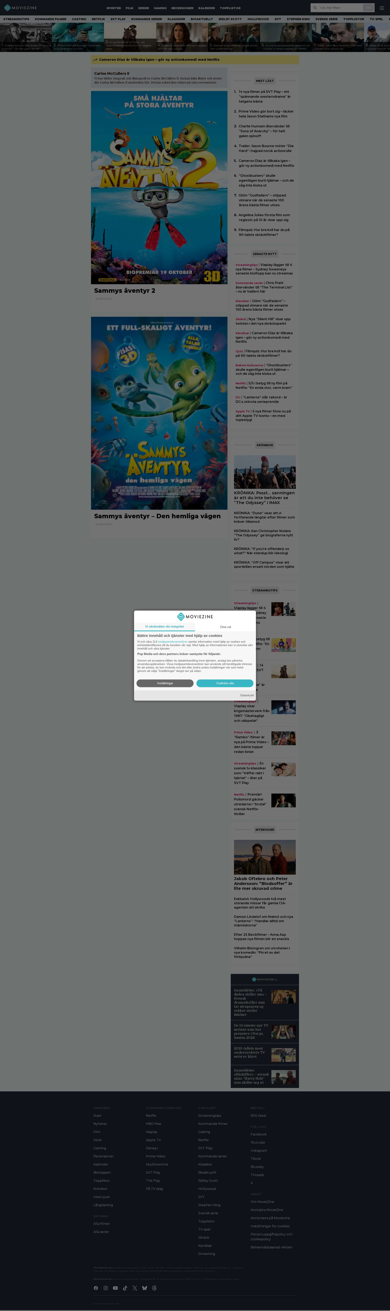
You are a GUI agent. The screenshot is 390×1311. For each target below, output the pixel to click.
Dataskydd (247, 695)
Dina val (225, 627)
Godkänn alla (225, 683)
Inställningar (165, 683)
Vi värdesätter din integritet (164, 626)
